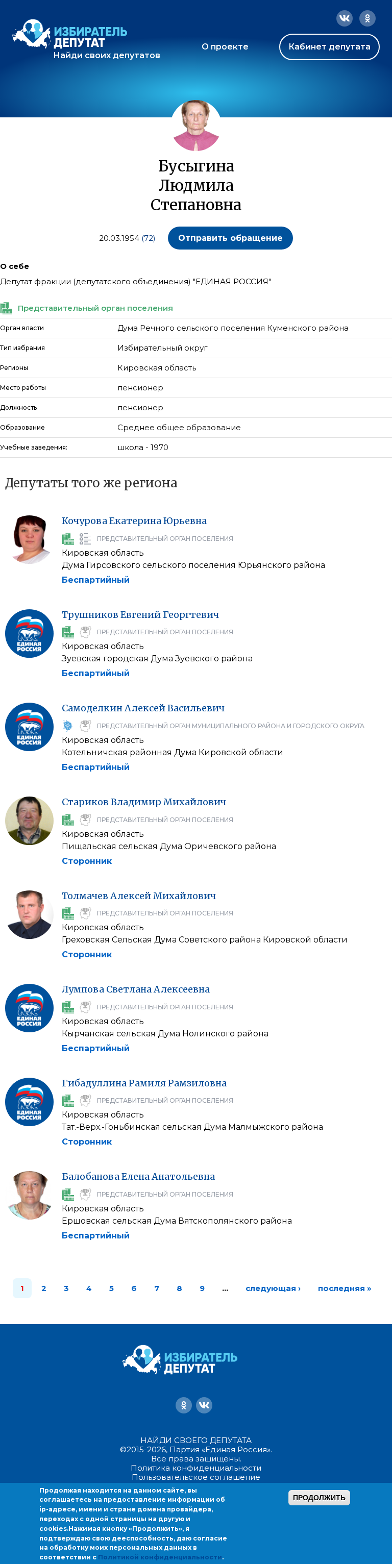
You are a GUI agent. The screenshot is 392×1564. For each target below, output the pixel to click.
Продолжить (319, 1498)
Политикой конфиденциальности (160, 1557)
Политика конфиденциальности (196, 1468)
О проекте (225, 47)
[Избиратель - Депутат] (69, 34)
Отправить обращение (230, 238)
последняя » (345, 1288)
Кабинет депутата (329, 47)
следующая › (273, 1288)
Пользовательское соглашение (196, 1477)
